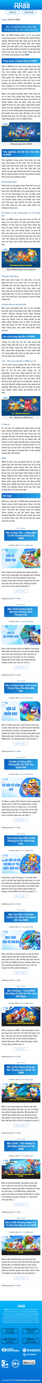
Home (4, 19)
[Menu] (3, 5)
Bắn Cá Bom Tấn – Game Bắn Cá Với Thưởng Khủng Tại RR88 (21, 535)
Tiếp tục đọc (20, 591)
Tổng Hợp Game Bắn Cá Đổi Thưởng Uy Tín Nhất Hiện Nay (21, 840)
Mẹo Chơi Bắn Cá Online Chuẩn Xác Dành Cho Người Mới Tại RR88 (21, 917)
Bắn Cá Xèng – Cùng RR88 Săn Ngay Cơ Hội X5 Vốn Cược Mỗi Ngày (21, 993)
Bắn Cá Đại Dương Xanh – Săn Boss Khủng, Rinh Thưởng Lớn (21, 611)
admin (31, 545)
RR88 (27, 55)
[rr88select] (21, 5)
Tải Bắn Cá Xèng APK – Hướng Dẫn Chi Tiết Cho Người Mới (21, 764)
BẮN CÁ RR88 (21, 528)
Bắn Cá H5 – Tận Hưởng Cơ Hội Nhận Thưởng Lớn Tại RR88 (21, 1146)
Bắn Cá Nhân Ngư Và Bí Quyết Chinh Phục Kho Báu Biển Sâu (21, 688)
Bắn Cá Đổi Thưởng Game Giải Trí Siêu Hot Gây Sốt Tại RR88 (21, 1224)
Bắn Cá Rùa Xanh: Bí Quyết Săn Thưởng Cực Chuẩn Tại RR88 (21, 1070)
